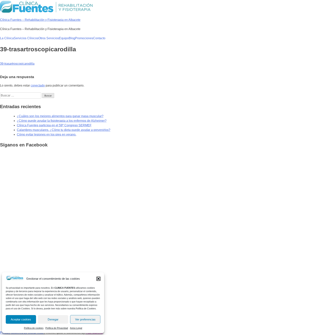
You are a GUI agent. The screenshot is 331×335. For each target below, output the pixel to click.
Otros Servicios (48, 38)
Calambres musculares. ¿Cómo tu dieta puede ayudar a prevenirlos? (63, 130)
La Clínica (7, 38)
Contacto (99, 38)
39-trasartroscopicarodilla (17, 63)
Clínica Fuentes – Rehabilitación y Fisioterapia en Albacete (40, 19)
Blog (72, 38)
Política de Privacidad (56, 328)
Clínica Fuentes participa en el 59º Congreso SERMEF (54, 125)
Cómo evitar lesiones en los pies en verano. (46, 134)
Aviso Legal (76, 328)
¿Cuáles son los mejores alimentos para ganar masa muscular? (60, 116)
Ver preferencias (85, 319)
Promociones (84, 38)
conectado (38, 85)
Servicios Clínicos (26, 38)
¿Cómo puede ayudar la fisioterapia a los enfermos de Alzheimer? (62, 120)
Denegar (53, 319)
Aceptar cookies (21, 319)
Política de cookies (33, 328)
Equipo (64, 38)
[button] (98, 279)
